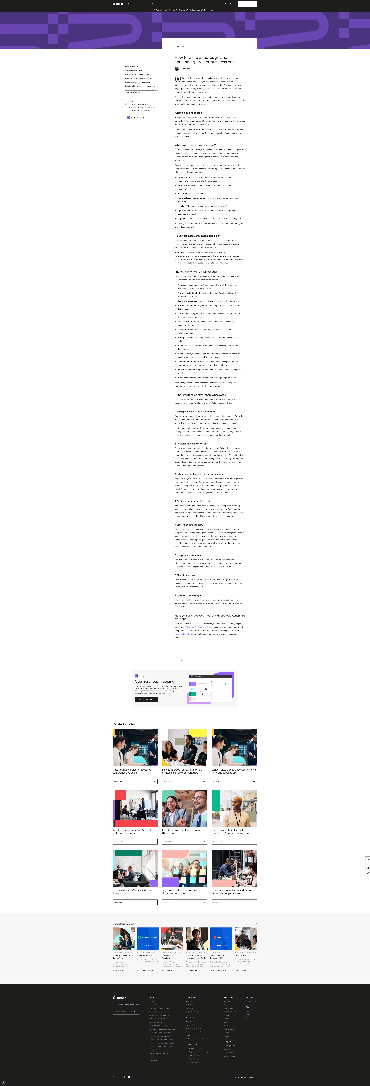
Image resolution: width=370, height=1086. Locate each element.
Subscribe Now (122, 1012)
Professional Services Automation (198, 1039)
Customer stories (230, 1012)
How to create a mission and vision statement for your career (231, 892)
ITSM (188, 1035)
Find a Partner (251, 1001)
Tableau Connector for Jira (158, 1053)
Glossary (227, 1019)
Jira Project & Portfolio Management (199, 1052)
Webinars (227, 1036)
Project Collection (192, 1012)
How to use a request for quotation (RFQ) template (181, 831)
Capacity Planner (154, 1012)
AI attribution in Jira (155, 1005)
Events (226, 1015)
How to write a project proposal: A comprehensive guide (132, 771)
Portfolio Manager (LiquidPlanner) (160, 1033)
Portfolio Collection (193, 1005)
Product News (229, 1029)
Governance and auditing (195, 1032)
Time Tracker (240, 955)
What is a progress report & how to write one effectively (132, 831)
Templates (227, 1033)
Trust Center (228, 1053)
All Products (152, 1001)
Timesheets (152, 1060)
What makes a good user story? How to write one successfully (234, 771)
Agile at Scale (191, 1025)
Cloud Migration (229, 1056)
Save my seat (209, 10)
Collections (142, 4)
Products (131, 4)
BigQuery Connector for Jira (158, 1008)
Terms (236, 1077)
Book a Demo (246, 4)
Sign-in (232, 4)
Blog (182, 47)
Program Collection (193, 1008)
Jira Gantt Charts (192, 1062)
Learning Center (229, 1046)
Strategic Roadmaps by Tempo (199, 627)
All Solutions (190, 1021)
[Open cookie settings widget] (3, 1082)
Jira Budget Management (195, 1059)
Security (252, 1077)
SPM (152, 4)
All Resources (228, 1001)
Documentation (229, 1049)
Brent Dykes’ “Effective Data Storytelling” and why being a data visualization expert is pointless (231, 833)
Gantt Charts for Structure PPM (217, 956)
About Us (249, 1011)
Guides (226, 1022)
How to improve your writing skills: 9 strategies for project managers (182, 771)
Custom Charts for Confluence (159, 1015)
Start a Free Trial (137, 118)
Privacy (244, 1077)
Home (176, 47)
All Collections (191, 1001)
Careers (248, 1014)
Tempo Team (185, 69)
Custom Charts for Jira (156, 1019)
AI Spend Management (194, 1028)
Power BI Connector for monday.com (161, 1039)
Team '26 (249, 1018)
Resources (161, 4)
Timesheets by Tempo (184, 634)
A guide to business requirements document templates (181, 892)
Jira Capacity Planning (194, 1055)
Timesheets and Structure (168, 956)
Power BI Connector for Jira (158, 1036)
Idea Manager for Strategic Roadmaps (162, 1029)
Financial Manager (145, 955)
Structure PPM (153, 1050)
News (226, 1026)
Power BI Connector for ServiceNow (123, 956)
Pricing (171, 4)
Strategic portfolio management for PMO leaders (195, 958)
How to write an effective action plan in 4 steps (134, 892)
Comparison (228, 1008)
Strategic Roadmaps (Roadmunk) (160, 1046)
